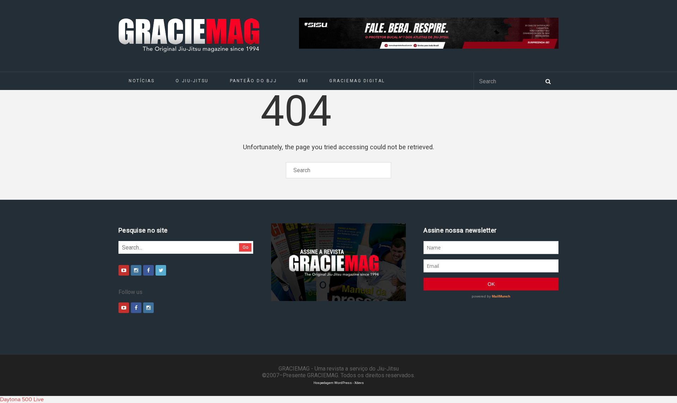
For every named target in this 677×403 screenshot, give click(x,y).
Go (246, 247)
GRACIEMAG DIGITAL (357, 80)
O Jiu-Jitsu (192, 80)
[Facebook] (148, 270)
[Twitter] (160, 270)
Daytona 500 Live (22, 399)
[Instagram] (136, 270)
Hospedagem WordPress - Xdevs (338, 383)
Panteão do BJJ (253, 80)
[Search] (548, 81)
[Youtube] (123, 270)
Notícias (141, 80)
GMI (303, 80)
